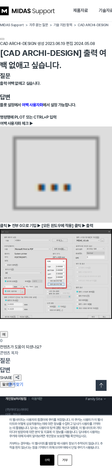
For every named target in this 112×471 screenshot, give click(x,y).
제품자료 (80, 10)
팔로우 (7, 384)
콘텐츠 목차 (9, 353)
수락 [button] (47, 460)
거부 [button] (64, 460)
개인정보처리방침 (15, 399)
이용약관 (37, 399)
